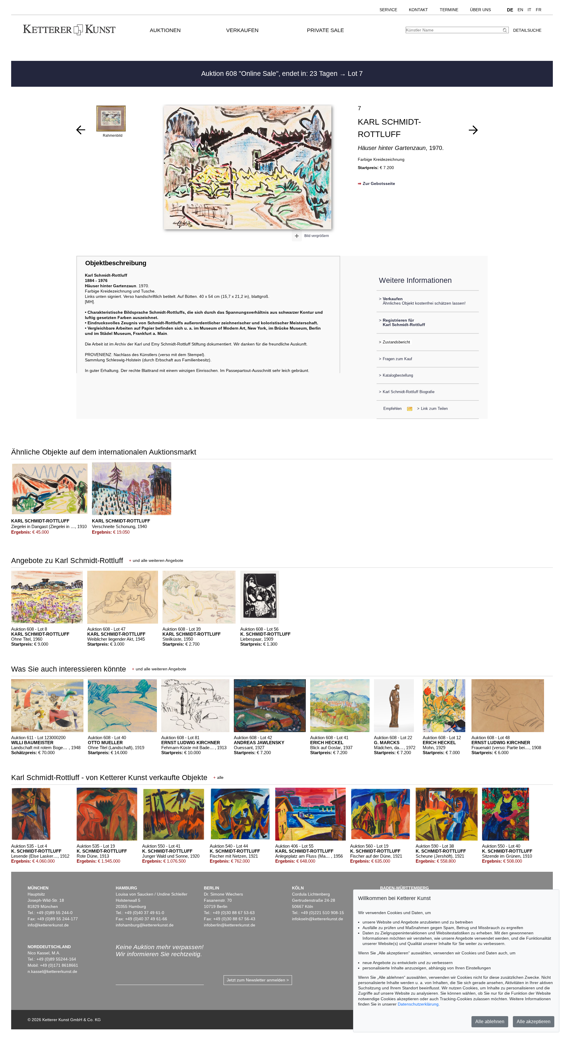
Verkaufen (242, 30)
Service (388, 9)
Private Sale (325, 30)
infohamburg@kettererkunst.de (145, 925)
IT (529, 9)
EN (520, 9)
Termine (449, 9)
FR (538, 9)
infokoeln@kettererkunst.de (317, 918)
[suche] (505, 30)
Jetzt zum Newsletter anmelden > (258, 980)
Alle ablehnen (489, 1021)
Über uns (480, 9)
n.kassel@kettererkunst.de (52, 971)
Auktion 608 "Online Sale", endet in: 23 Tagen (270, 73)
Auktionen (165, 30)
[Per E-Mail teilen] (408, 408)
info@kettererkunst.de (48, 925)
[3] (473, 130)
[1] (80, 130)
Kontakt (418, 9)
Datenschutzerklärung (418, 1004)
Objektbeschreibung (115, 263)
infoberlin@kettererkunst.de (229, 925)
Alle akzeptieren (533, 1021)
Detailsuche (527, 30)
